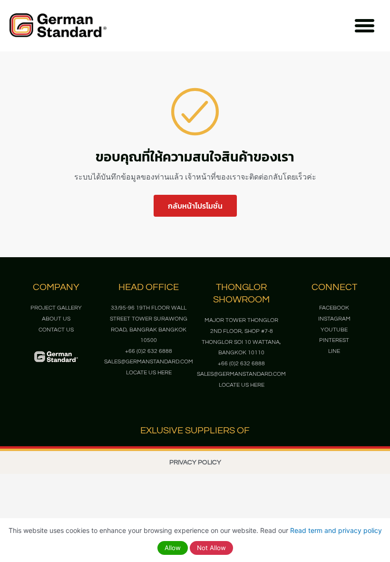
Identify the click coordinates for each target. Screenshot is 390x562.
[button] (365, 26)
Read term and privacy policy (336, 530)
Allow (173, 548)
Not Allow (211, 548)
